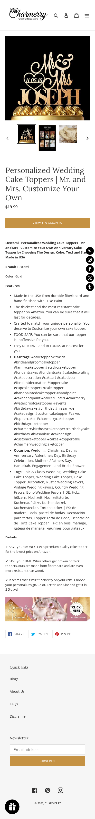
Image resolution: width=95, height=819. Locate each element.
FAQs (14, 704)
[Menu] (87, 15)
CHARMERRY (53, 803)
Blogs (14, 679)
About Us (17, 691)
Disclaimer (18, 716)
